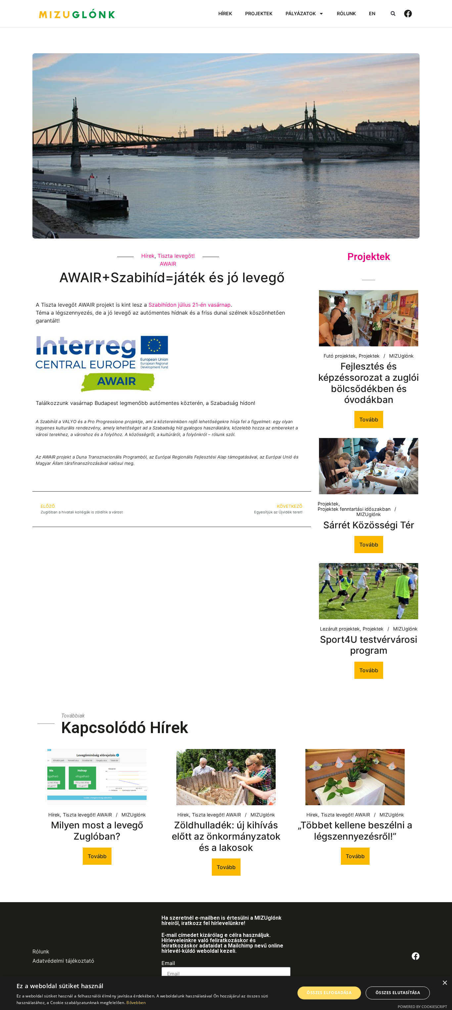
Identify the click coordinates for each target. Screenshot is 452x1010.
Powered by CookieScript (422, 1006)
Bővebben (136, 1002)
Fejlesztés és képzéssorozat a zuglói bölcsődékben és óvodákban (368, 383)
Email (168, 963)
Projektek (369, 356)
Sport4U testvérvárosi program (368, 645)
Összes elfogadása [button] (329, 992)
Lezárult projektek (340, 629)
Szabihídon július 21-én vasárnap (190, 304)
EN (372, 13)
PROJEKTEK (258, 13)
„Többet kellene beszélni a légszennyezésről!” (355, 830)
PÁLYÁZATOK (301, 13)
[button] (392, 13)
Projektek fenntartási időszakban (354, 509)
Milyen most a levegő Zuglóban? (97, 830)
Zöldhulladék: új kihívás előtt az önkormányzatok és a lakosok (226, 836)
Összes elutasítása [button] (398, 992)
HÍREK (225, 13)
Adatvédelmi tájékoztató (63, 960)
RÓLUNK (346, 13)
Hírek (148, 255)
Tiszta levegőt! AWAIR (87, 814)
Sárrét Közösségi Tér (368, 525)
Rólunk (40, 951)
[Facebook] (408, 14)
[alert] (226, 993)
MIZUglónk (401, 356)
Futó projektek (340, 356)
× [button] (444, 983)
